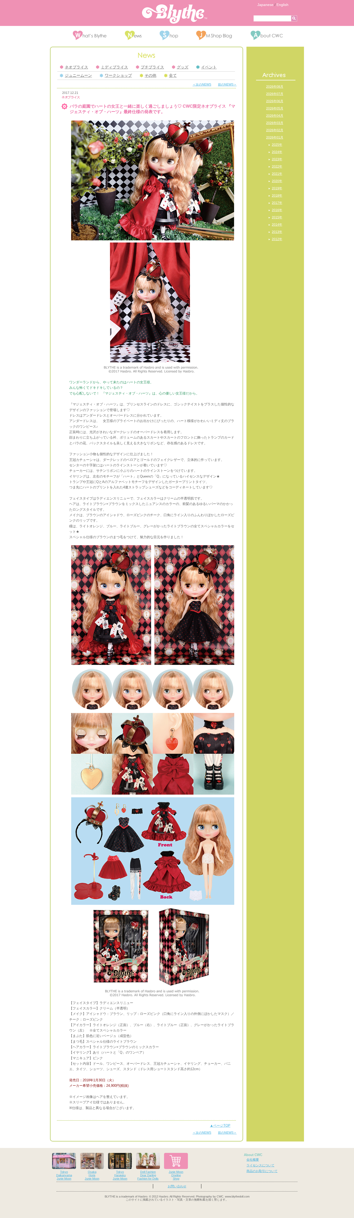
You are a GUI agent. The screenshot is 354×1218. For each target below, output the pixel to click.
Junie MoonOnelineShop (176, 1175)
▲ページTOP (220, 1125)
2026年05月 (274, 108)
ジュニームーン (78, 75)
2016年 (277, 210)
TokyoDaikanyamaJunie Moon (64, 1175)
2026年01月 (274, 137)
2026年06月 (274, 101)
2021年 (277, 174)
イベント (209, 67)
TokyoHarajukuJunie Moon (120, 1175)
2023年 (277, 159)
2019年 (277, 188)
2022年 (277, 166)
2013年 (277, 232)
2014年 (277, 224)
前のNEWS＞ (227, 84)
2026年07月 (274, 94)
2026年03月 (274, 123)
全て (173, 75)
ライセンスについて (260, 1165)
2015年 (277, 217)
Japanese (265, 5)
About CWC (253, 1155)
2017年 (277, 203)
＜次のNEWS (202, 84)
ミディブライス (114, 67)
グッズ (182, 67)
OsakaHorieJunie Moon (92, 1175)
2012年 (277, 239)
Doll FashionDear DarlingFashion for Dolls (148, 1175)
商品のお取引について (262, 1171)
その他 (150, 75)
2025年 (277, 145)
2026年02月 (274, 130)
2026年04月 (274, 115)
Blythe (174, 14)
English (282, 5)
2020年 (277, 181)
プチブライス (152, 67)
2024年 (277, 152)
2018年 (277, 195)
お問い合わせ (177, 1186)
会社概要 (252, 1159)
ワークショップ (118, 75)
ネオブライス (76, 67)
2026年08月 (274, 86)
